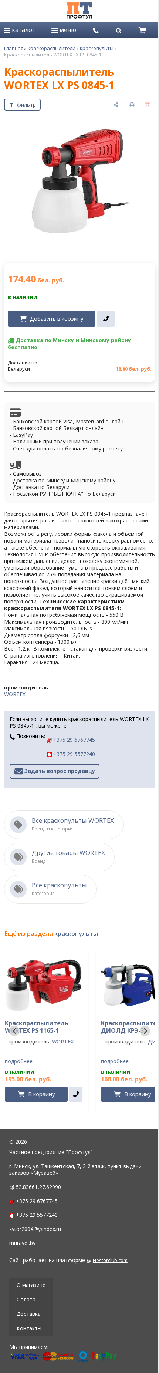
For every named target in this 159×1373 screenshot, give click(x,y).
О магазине (31, 1287)
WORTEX (15, 696)
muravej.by (22, 1245)
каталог (22, 30)
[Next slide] (139, 1033)
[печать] (126, 104)
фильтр (26, 104)
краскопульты (97, 48)
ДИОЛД (77, 1044)
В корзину (56, 1096)
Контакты (29, 1330)
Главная (13, 48)
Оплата (26, 1301)
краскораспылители (51, 48)
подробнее (34, 1064)
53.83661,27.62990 (38, 1189)
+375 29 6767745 (73, 742)
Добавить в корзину (56, 314)
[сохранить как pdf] (142, 104)
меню (66, 30)
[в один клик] (106, 314)
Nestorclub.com (110, 1263)
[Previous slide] (14, 1033)
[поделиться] (110, 104)
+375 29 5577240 (73, 756)
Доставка (29, 1316)
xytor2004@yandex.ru (35, 1231)
